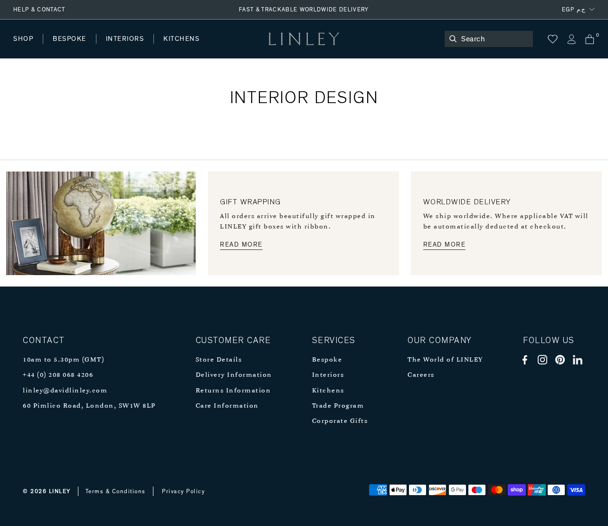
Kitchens (328, 390)
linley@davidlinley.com (65, 390)
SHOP (23, 39)
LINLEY (60, 491)
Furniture (201, 48)
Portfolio (175, 48)
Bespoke (327, 359)
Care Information (227, 406)
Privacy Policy (183, 491)
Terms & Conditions (116, 491)
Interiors (328, 375)
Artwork (252, 48)
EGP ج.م (573, 9)
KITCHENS (181, 39)
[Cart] (590, 39)
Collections (306, 48)
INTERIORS (125, 39)
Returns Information (233, 390)
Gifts (354, 48)
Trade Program (338, 406)
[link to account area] (571, 39)
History (126, 48)
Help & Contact (39, 9)
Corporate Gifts (340, 421)
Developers (73, 48)
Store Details (219, 359)
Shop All (26, 48)
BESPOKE (69, 39)
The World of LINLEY (445, 359)
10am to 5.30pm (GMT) (63, 359)
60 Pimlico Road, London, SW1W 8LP (89, 406)
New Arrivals (83, 48)
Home (23, 48)
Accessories (145, 48)
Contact (223, 48)
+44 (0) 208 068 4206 (58, 375)
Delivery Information (234, 375)
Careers (421, 375)
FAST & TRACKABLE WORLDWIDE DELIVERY (304, 9)
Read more (241, 244)
